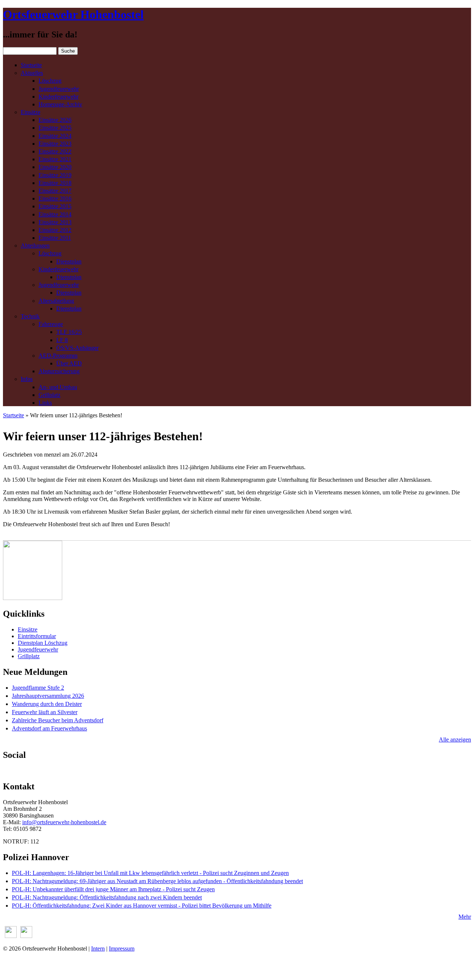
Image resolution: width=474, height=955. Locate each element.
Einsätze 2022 (55, 151)
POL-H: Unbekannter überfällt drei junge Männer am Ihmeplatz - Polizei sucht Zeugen (113, 889)
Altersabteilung (56, 301)
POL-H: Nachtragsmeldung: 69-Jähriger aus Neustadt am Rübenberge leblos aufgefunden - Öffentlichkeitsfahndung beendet (157, 881)
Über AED (69, 363)
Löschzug (50, 80)
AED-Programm (58, 355)
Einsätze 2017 (55, 191)
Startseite (31, 65)
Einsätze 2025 (55, 128)
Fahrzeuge (51, 324)
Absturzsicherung (59, 371)
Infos (27, 379)
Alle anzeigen (455, 739)
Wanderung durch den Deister (47, 704)
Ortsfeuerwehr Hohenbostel (73, 14)
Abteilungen (35, 245)
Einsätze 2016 (55, 198)
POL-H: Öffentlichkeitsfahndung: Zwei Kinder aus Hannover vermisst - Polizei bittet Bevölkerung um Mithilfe (141, 905)
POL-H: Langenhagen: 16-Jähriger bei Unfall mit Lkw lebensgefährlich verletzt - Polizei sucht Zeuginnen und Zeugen (150, 873)
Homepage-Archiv (60, 104)
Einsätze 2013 (55, 222)
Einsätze (30, 112)
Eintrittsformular (37, 636)
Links (45, 402)
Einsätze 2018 (55, 183)
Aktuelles (32, 73)
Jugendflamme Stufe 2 (38, 687)
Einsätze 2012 (55, 230)
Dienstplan (68, 261)
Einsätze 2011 (55, 238)
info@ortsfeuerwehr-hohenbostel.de (64, 822)
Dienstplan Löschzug (42, 643)
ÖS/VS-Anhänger (77, 348)
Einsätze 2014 (55, 214)
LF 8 (62, 340)
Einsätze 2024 (55, 136)
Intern (98, 948)
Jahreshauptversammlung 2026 (48, 696)
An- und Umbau (58, 387)
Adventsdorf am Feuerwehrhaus (49, 728)
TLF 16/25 (69, 332)
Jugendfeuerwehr (59, 89)
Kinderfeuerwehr (59, 96)
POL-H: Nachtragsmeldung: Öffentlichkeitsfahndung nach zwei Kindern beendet (107, 897)
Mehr (464, 916)
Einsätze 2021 (55, 159)
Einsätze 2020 (55, 167)
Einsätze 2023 (55, 143)
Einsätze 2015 (55, 206)
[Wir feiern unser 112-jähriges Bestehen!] (32, 598)
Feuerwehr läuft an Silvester (44, 712)
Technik (30, 316)
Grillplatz (49, 395)
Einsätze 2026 (55, 120)
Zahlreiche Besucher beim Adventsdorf (57, 720)
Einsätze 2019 (55, 175)
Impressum (121, 948)
